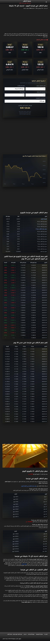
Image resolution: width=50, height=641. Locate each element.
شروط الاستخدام (31, 634)
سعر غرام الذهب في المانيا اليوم (28, 486)
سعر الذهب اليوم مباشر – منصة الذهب (14, 634)
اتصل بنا (46, 634)
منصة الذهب (24, 564)
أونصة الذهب (44, 219)
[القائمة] (46, 2)
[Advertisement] (25, 19)
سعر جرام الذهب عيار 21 (41, 229)
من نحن (25, 634)
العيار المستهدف (21, 85)
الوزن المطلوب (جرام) (41, 85)
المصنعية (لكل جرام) (41, 92)
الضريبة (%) (22, 92)
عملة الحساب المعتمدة (40, 98)
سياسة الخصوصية (39, 634)
